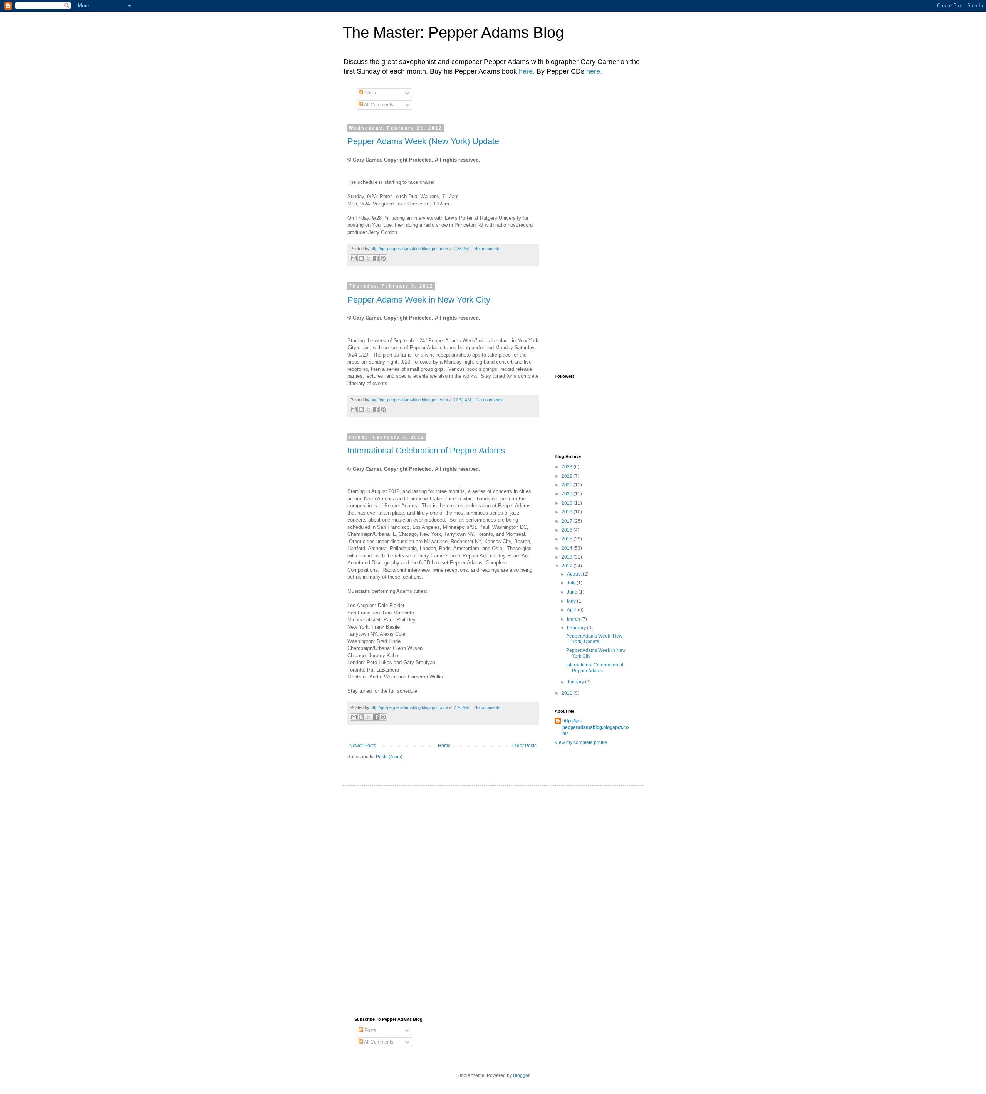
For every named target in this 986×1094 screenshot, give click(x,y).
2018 (567, 512)
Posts (369, 93)
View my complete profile (581, 742)
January (576, 682)
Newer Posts (362, 745)
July (572, 583)
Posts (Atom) (389, 756)
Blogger (521, 1075)
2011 (567, 693)
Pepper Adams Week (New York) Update (423, 141)
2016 (567, 530)
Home (444, 745)
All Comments (378, 105)
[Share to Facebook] (376, 258)
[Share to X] (368, 258)
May (572, 601)
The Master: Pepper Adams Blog (453, 32)
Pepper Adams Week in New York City (418, 300)
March (574, 619)
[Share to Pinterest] (383, 258)
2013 (567, 557)
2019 (567, 503)
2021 (567, 485)
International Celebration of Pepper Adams (426, 450)
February (577, 628)
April (572, 610)
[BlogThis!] (361, 258)
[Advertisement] (695, 143)
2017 (567, 521)
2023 (567, 467)
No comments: (487, 248)
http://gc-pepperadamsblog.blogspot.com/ (595, 727)
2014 (567, 548)
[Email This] (354, 258)
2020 (567, 494)
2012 (567, 566)
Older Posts (524, 745)
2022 (567, 476)
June (573, 592)
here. (527, 71)
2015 (567, 539)
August (575, 574)
